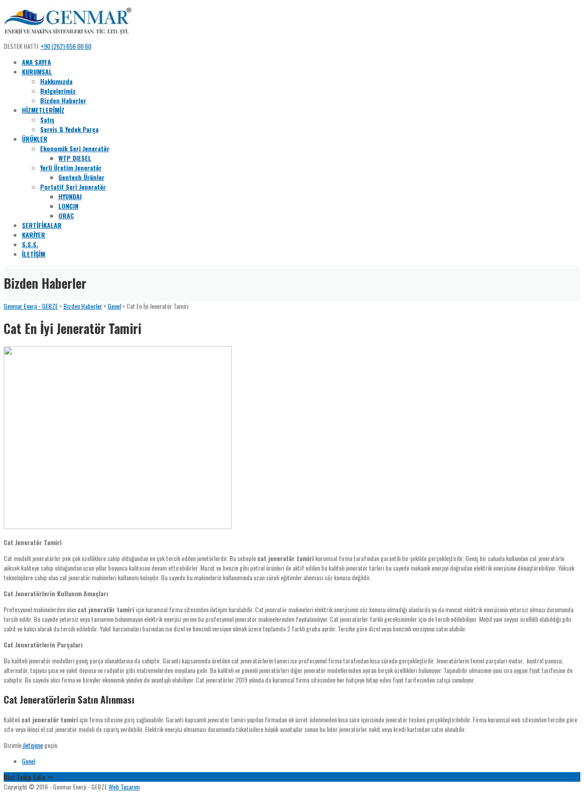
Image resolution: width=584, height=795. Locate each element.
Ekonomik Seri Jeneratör (75, 148)
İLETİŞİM (33, 254)
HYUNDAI (70, 196)
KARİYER (33, 234)
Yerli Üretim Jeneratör (71, 167)
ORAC (66, 215)
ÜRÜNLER (34, 138)
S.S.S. (30, 244)
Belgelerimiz (58, 90)
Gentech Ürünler (81, 177)
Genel (28, 761)
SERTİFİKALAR (42, 225)
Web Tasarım (124, 786)
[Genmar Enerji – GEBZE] (68, 36)
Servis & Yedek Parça (69, 129)
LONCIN (68, 206)
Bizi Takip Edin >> (28, 777)
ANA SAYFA (36, 62)
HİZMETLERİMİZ (43, 110)
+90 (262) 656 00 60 (66, 46)
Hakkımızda (56, 81)
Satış (47, 119)
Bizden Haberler (63, 100)
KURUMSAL (37, 71)
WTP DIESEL (74, 158)
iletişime (32, 745)
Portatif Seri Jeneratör (73, 186)
